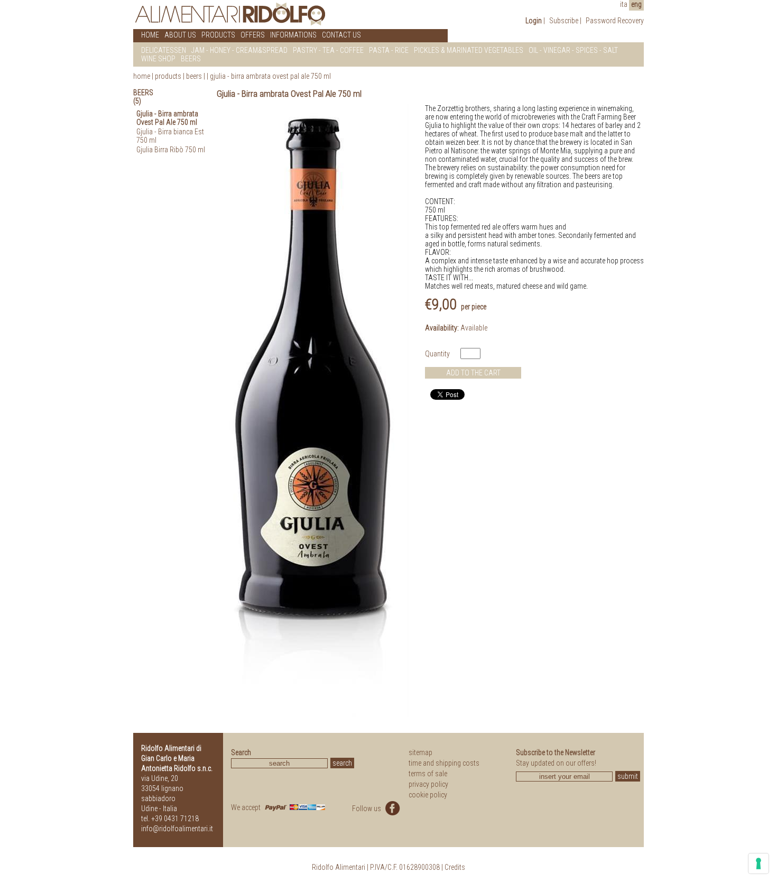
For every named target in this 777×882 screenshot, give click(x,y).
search (342, 763)
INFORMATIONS (293, 35)
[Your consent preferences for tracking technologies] (758, 863)
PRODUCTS (218, 35)
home (141, 76)
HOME (150, 35)
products (168, 76)
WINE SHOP (158, 58)
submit (627, 776)
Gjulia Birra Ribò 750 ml (170, 149)
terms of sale (428, 773)
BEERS (191, 58)
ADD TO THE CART (473, 373)
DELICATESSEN (163, 50)
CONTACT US (341, 35)
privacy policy (428, 784)
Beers (194, 76)
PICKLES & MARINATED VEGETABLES (468, 50)
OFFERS (252, 35)
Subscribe (563, 20)
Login (533, 20)
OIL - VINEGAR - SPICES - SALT (573, 50)
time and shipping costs (444, 763)
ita (623, 4)
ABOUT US (180, 35)
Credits (455, 867)
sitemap (420, 752)
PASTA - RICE (389, 50)
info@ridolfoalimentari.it (177, 828)
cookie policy (428, 795)
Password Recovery (615, 20)
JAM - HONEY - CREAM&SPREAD (239, 50)
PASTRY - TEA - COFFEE (328, 50)
